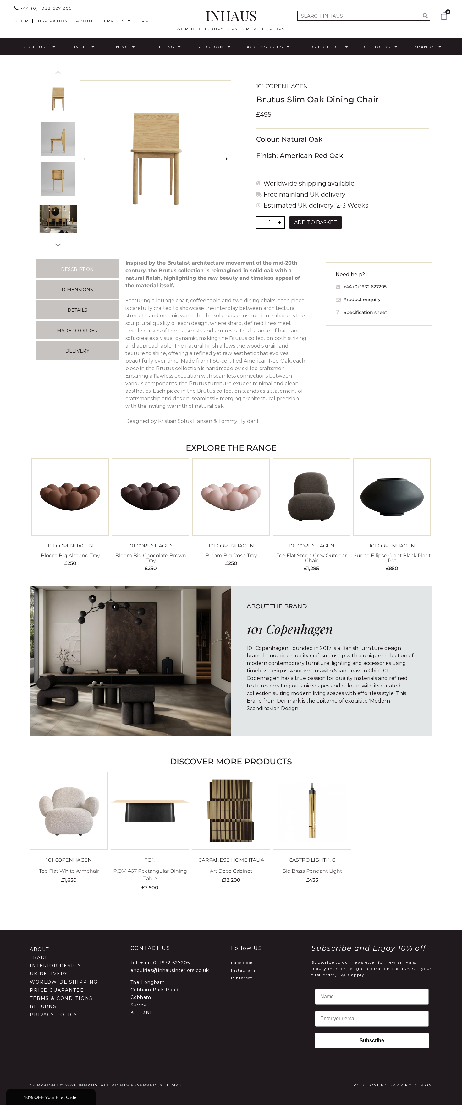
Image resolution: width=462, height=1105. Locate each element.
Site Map (171, 1085)
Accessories (264, 46)
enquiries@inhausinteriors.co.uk (169, 970)
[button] (84, 159)
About (84, 21)
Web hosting (371, 1085)
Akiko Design (414, 1085)
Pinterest (242, 977)
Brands (424, 46)
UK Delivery (49, 974)
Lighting (163, 46)
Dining (119, 46)
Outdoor (377, 46)
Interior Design (56, 965)
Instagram (243, 970)
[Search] (425, 15)
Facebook (242, 962)
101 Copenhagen (282, 86)
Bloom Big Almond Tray (70, 555)
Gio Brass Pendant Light (312, 871)
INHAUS (231, 15)
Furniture (34, 46)
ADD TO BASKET (315, 222)
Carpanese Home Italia (231, 860)
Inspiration (52, 21)
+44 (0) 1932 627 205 (46, 8)
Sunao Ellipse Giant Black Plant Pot (392, 557)
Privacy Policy (53, 1014)
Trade (147, 21)
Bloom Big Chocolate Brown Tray (150, 557)
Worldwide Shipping (64, 982)
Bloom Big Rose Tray (231, 555)
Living (79, 46)
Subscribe (372, 1040)
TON (150, 860)
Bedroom (210, 46)
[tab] (77, 268)
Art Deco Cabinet (231, 871)
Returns (43, 1006)
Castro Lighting (312, 860)
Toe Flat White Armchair (69, 871)
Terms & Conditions (61, 998)
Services (113, 21)
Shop (22, 21)
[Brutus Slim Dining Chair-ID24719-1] (155, 159)
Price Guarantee (57, 990)
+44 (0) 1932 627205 (165, 963)
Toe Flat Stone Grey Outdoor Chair (312, 557)
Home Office (323, 46)
